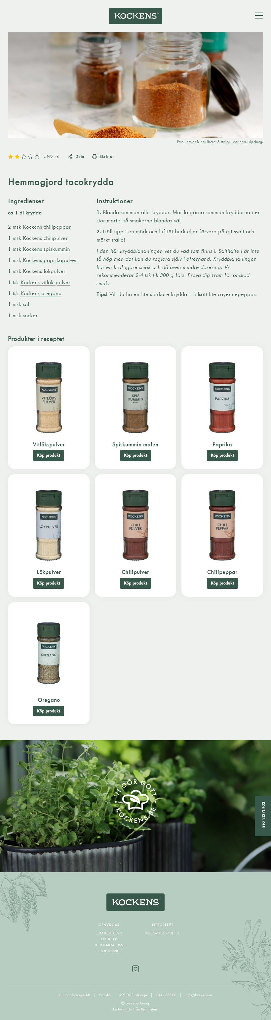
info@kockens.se (198, 994)
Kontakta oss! (263, 815)
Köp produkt (48, 455)
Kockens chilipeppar (47, 226)
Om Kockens (109, 932)
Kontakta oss (109, 944)
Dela (79, 156)
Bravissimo (149, 1008)
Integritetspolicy (162, 932)
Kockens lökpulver (44, 271)
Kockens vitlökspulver (45, 282)
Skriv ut (106, 156)
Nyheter (109, 938)
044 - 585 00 (166, 994)
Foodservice (109, 950)
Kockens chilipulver (45, 238)
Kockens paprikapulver (50, 260)
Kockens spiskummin (46, 249)
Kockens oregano (40, 293)
